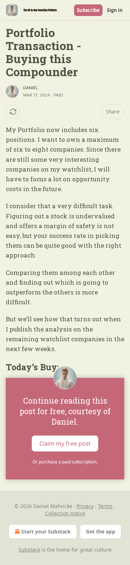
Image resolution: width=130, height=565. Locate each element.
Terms (105, 506)
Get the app (100, 531)
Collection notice (65, 513)
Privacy (85, 506)
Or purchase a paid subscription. (65, 462)
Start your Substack (46, 531)
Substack (29, 549)
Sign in (115, 10)
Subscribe (88, 10)
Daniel (30, 87)
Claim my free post (65, 443)
